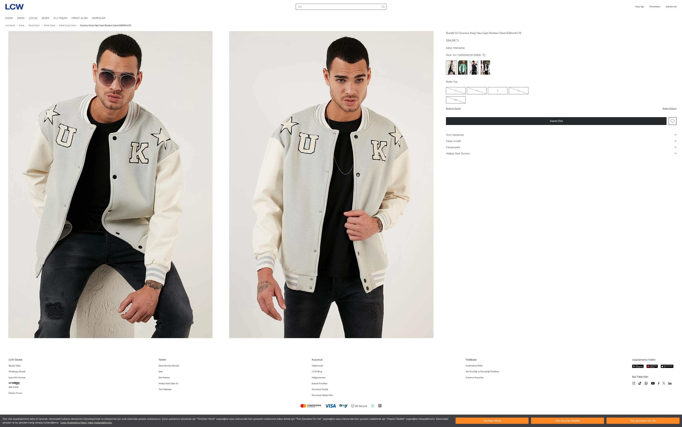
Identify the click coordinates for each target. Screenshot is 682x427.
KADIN (9, 18)
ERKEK (21, 18)
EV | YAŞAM (60, 18)
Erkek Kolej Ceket (67, 25)
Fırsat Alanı (80, 18)
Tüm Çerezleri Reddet (567, 421)
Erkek (21, 25)
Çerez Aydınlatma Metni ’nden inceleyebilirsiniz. (86, 422)
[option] (451, 67)
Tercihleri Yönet (492, 421)
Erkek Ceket (49, 25)
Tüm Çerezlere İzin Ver (643, 421)
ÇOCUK (33, 18)
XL (518, 90)
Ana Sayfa (10, 25)
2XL (456, 99)
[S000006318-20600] (484, 55)
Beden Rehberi (669, 108)
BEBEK (45, 18)
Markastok (459, 48)
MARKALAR (98, 18)
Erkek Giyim (34, 25)
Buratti (450, 33)
